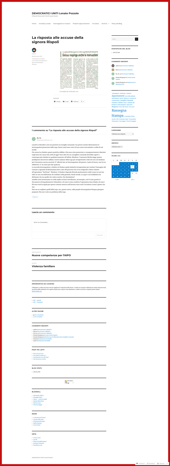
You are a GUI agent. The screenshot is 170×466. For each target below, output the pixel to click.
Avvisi (121, 98)
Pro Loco (131, 107)
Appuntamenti (118, 96)
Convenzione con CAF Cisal (40, 357)
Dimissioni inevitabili (46, 339)
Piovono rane (37, 403)
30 (125, 176)
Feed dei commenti (38, 443)
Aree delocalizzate (130, 96)
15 (121, 170)
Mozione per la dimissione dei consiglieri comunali (59, 337)
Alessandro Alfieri (38, 395)
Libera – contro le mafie (40, 399)
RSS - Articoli (37, 300)
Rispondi (35, 197)
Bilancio (126, 98)
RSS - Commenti (38, 302)
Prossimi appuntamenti (81, 23)
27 (113, 176)
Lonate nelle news (38, 419)
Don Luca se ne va (38, 353)
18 (132, 170)
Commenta (100, 235)
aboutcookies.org (37, 291)
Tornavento (115, 121)
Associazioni (115, 98)
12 (136, 167)
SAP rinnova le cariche (39, 359)
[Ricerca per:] (123, 39)
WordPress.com (37, 445)
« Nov (117, 179)
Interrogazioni (42, 60)
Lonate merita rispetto (51, 335)
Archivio (104, 23)
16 (124, 170)
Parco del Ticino (124, 107)
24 (128, 173)
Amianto (128, 93)
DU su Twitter (38, 317)
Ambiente (123, 93)
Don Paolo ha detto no (39, 355)
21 (117, 173)
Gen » (132, 179)
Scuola (114, 119)
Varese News (36, 425)
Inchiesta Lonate (45, 23)
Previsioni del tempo (39, 421)
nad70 (34, 53)
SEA (117, 119)
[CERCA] (136, 39)
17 (128, 170)
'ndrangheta (35, 58)
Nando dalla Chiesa (38, 401)
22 (121, 173)
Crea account (37, 438)
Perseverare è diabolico (45, 329)
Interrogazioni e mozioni (61, 23)
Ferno (125, 102)
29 (121, 176)
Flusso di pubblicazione (39, 441)
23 (124, 173)
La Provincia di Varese (39, 417)
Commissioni (115, 100)
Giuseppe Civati (37, 397)
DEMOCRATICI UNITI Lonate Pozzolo (55, 13)
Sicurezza (122, 119)
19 (136, 170)
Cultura (120, 102)
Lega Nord (129, 104)
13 (113, 170)
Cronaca (114, 102)
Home (34, 23)
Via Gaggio (122, 121)
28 (117, 176)
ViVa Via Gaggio (37, 405)
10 (128, 167)
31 (128, 176)
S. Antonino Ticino (129, 116)
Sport (126, 119)
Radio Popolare (37, 423)
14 (117, 170)
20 (113, 173)
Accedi (35, 439)
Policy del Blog (117, 23)
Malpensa (115, 107)
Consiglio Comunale (126, 100)
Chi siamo (95, 23)
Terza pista (132, 119)
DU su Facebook (38, 315)
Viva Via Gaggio (131, 121)
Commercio (133, 98)
